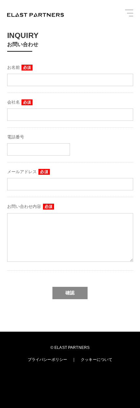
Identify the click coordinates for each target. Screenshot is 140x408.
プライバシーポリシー (47, 359)
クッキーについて (96, 359)
